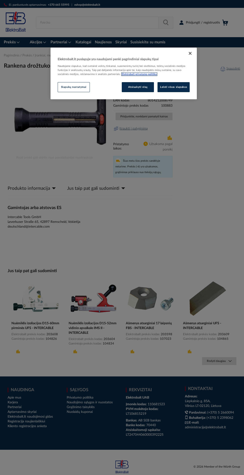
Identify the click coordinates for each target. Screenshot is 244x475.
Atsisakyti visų (138, 87)
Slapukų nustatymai (73, 87)
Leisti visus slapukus (173, 87)
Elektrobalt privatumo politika (139, 74)
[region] (124, 74)
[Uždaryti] (190, 53)
